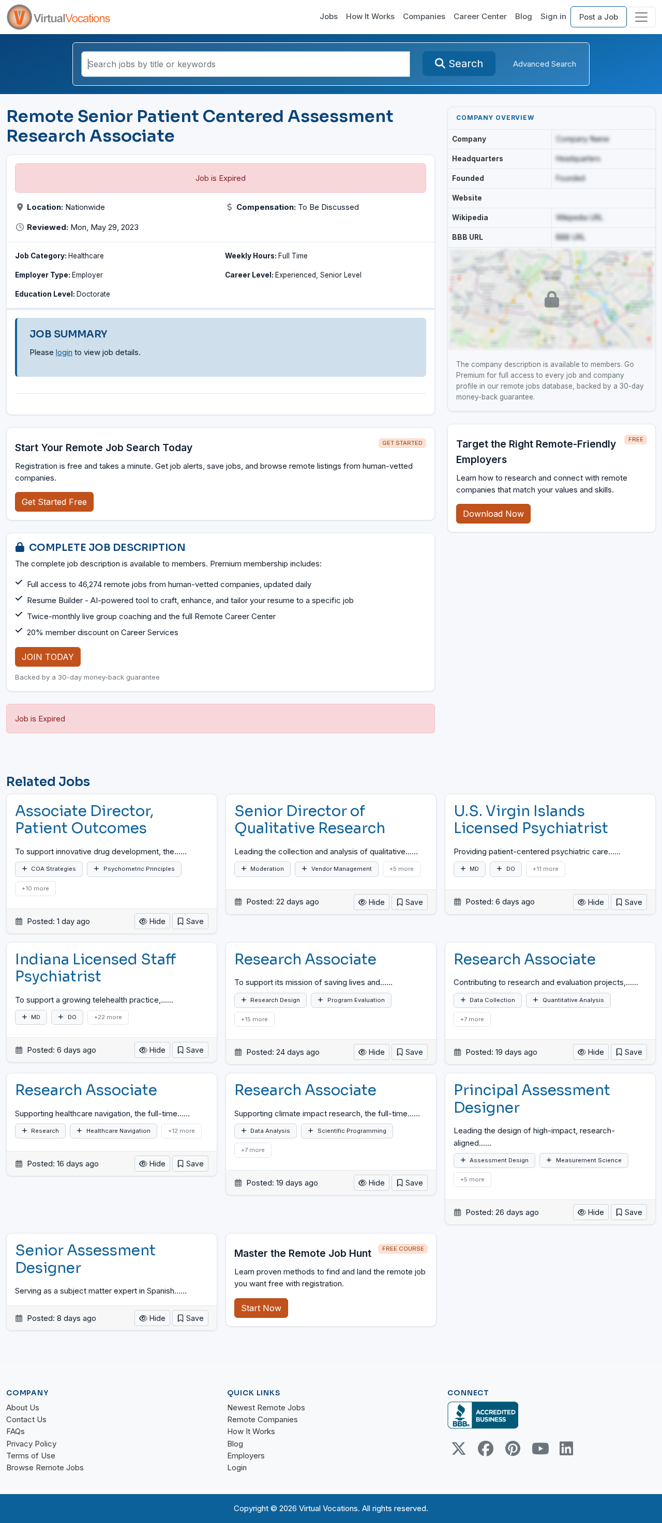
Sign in (553, 16)
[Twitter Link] (458, 1448)
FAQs (15, 1431)
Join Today (48, 657)
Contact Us (26, 1419)
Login (237, 1467)
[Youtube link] (539, 1448)
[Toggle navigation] (641, 17)
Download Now (493, 514)
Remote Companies (262, 1419)
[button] (190, 921)
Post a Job (598, 17)
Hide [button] (156, 921)
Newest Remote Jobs (266, 1407)
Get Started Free (54, 502)
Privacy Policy (31, 1444)
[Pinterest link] (512, 1448)
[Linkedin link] (566, 1448)
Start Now (261, 1308)
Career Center (480, 16)
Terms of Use (30, 1455)
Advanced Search (544, 64)
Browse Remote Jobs (45, 1467)
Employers (246, 1455)
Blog (523, 16)
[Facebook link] (485, 1448)
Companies (424, 16)
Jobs (329, 16)
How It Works (370, 16)
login (64, 352)
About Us (22, 1407)
